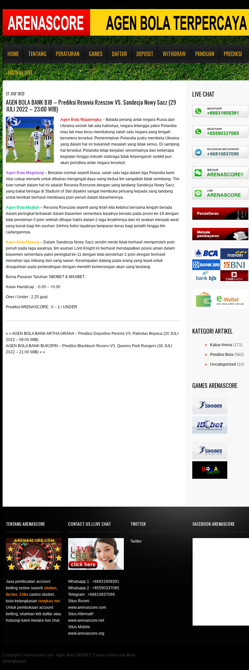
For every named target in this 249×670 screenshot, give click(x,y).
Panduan (204, 54)
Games (95, 54)
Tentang (37, 54)
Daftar (119, 54)
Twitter (136, 541)
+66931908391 (105, 581)
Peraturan (67, 54)
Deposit (144, 54)
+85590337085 (105, 588)
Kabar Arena (221, 345)
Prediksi (233, 54)
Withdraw (174, 54)
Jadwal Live (19, 72)
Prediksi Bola (221, 354)
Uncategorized (223, 364)
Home (13, 54)
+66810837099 (101, 594)
